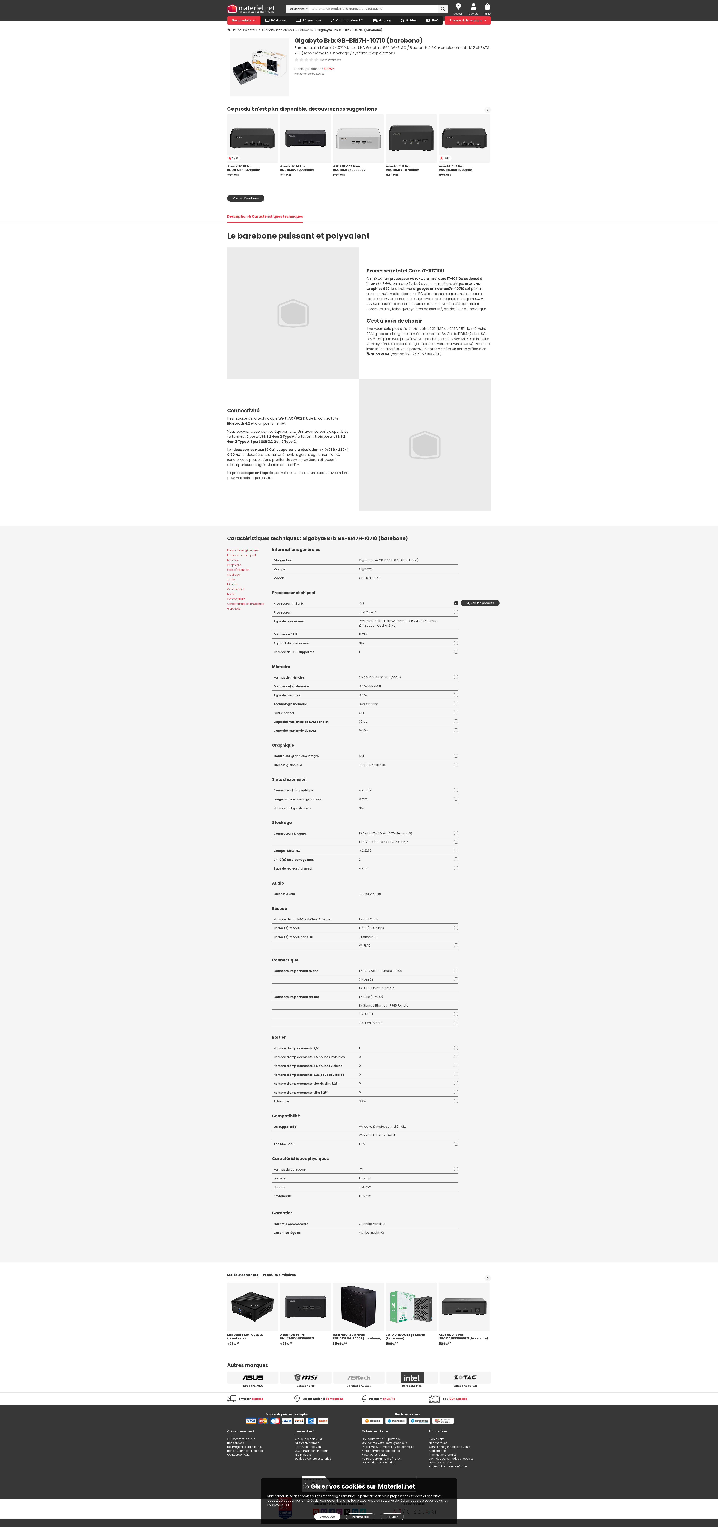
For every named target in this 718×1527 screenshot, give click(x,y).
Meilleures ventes (242, 1274)
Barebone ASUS (252, 1386)
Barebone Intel (412, 1386)
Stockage (233, 575)
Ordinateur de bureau (278, 30)
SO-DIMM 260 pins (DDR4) (382, 677)
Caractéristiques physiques (245, 604)
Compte (473, 13)
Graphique (234, 565)
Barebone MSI (306, 1386)
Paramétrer (360, 1517)
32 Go (363, 721)
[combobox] (297, 9)
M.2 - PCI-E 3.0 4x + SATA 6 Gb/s (385, 842)
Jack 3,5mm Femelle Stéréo (382, 971)
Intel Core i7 (367, 612)
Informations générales (242, 550)
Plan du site (436, 1439)
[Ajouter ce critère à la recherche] (455, 603)
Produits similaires (279, 1274)
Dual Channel (369, 704)
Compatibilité (236, 599)
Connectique (236, 589)
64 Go (363, 730)
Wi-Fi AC (365, 945)
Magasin (458, 13)
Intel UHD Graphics (372, 765)
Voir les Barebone (246, 198)
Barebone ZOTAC (465, 1386)
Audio (231, 579)
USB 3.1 (368, 979)
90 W (362, 1101)
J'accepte (327, 1516)
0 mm (363, 799)
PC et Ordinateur (245, 30)
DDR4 (363, 695)
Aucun (363, 868)
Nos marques (438, 1443)
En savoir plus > (278, 1505)
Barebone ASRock (359, 1386)
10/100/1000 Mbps (371, 928)
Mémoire (233, 560)
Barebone (306, 30)
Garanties (233, 609)
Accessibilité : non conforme (448, 1466)
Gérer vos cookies (441, 1462)
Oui (361, 603)
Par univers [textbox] (296, 9)
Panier (487, 13)
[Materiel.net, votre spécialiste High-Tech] (250, 9)
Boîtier (231, 594)
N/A (361, 643)
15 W (362, 1144)
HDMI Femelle (373, 1023)
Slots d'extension (238, 570)
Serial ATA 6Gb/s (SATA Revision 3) (387, 833)
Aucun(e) (366, 790)
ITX (361, 1169)
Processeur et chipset (241, 555)
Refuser (392, 1517)
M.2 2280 (365, 850)
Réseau (232, 584)
